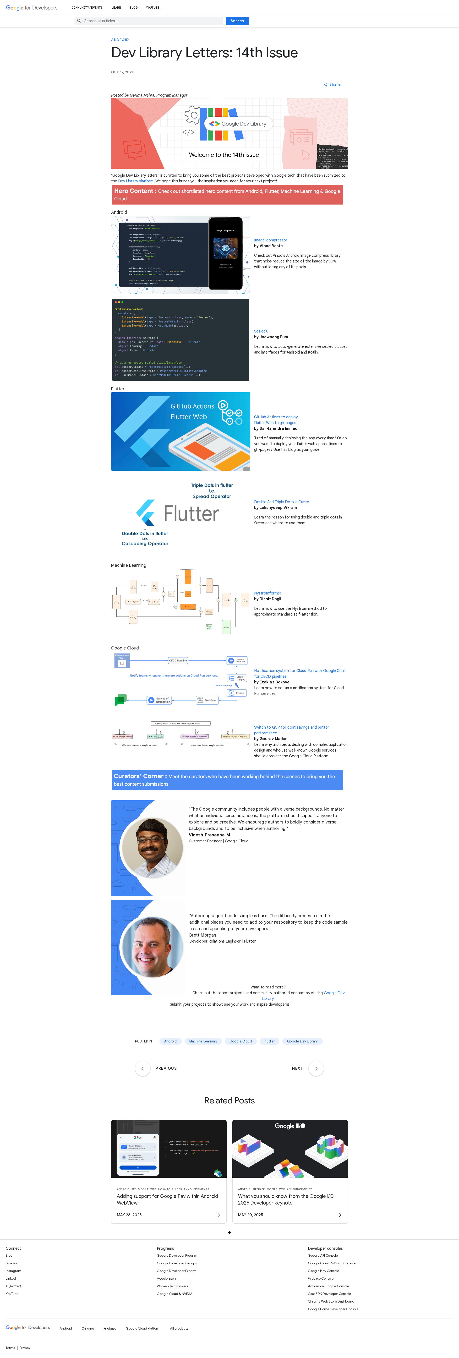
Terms (10, 1348)
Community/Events (87, 7)
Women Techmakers (172, 1286)
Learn (116, 7)
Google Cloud (241, 1041)
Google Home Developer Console (333, 1309)
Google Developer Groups (177, 1263)
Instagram (13, 1271)
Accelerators (166, 1278)
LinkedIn (12, 1278)
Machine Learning (203, 1041)
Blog (133, 7)
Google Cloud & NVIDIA (174, 1294)
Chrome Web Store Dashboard (331, 1301)
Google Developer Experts (176, 1271)
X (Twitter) (13, 1286)
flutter (269, 1041)
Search (237, 21)
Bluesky (11, 1263)
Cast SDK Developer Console (329, 1294)
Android (120, 40)
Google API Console (323, 1255)
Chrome (88, 1328)
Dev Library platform (135, 181)
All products (179, 1328)
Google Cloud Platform (143, 1328)
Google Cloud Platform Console (331, 1263)
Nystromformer (267, 593)
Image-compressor (270, 240)
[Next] (316, 1068)
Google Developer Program (177, 1255)
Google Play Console (323, 1271)
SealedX (261, 331)
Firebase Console (320, 1278)
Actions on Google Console (328, 1286)
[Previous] (142, 1068)
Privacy (25, 1348)
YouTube (153, 7)
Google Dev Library (302, 1041)
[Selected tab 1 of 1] (229, 1232)
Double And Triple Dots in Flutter (281, 502)
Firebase (110, 1328)
